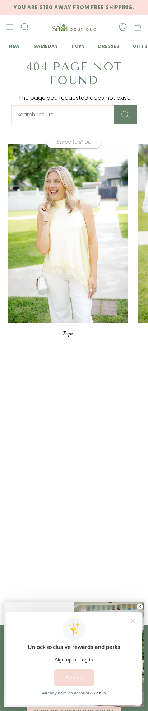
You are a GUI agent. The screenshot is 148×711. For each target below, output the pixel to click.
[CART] (137, 27)
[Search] (125, 114)
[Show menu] (9, 27)
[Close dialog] (140, 606)
